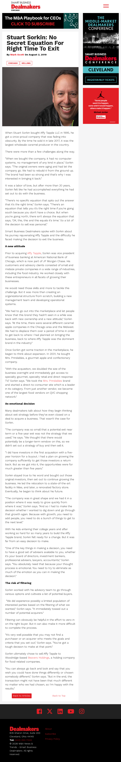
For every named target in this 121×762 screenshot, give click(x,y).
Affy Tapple (34, 253)
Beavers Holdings (38, 657)
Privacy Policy (52, 738)
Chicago (13, 63)
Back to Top (59, 695)
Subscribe (50, 733)
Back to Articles (21, 695)
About (48, 728)
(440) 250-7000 (23, 740)
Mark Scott (17, 54)
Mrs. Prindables (52, 380)
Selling (26, 63)
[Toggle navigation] (106, 6)
